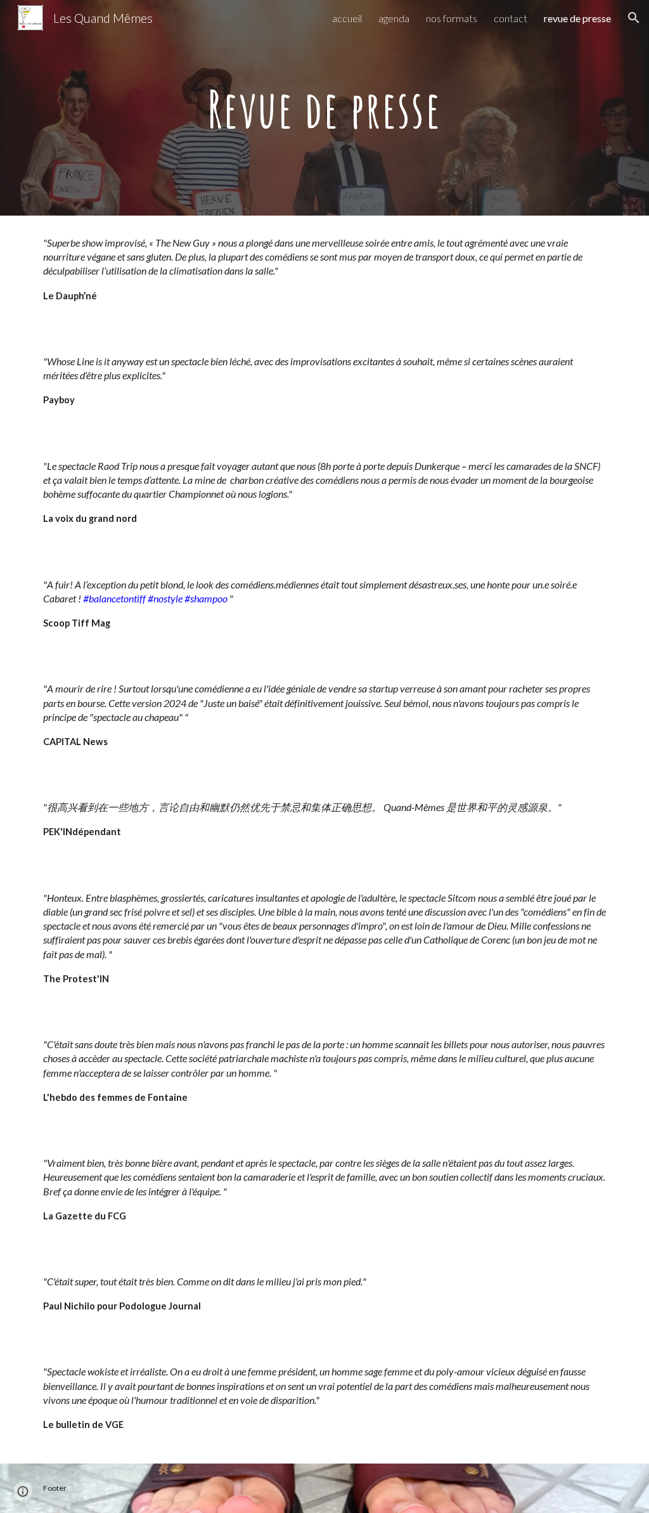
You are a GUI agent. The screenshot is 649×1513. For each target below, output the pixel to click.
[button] (634, 18)
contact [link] (510, 18)
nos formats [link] (451, 18)
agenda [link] (393, 18)
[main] (324, 107)
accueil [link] (347, 18)
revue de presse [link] (577, 18)
